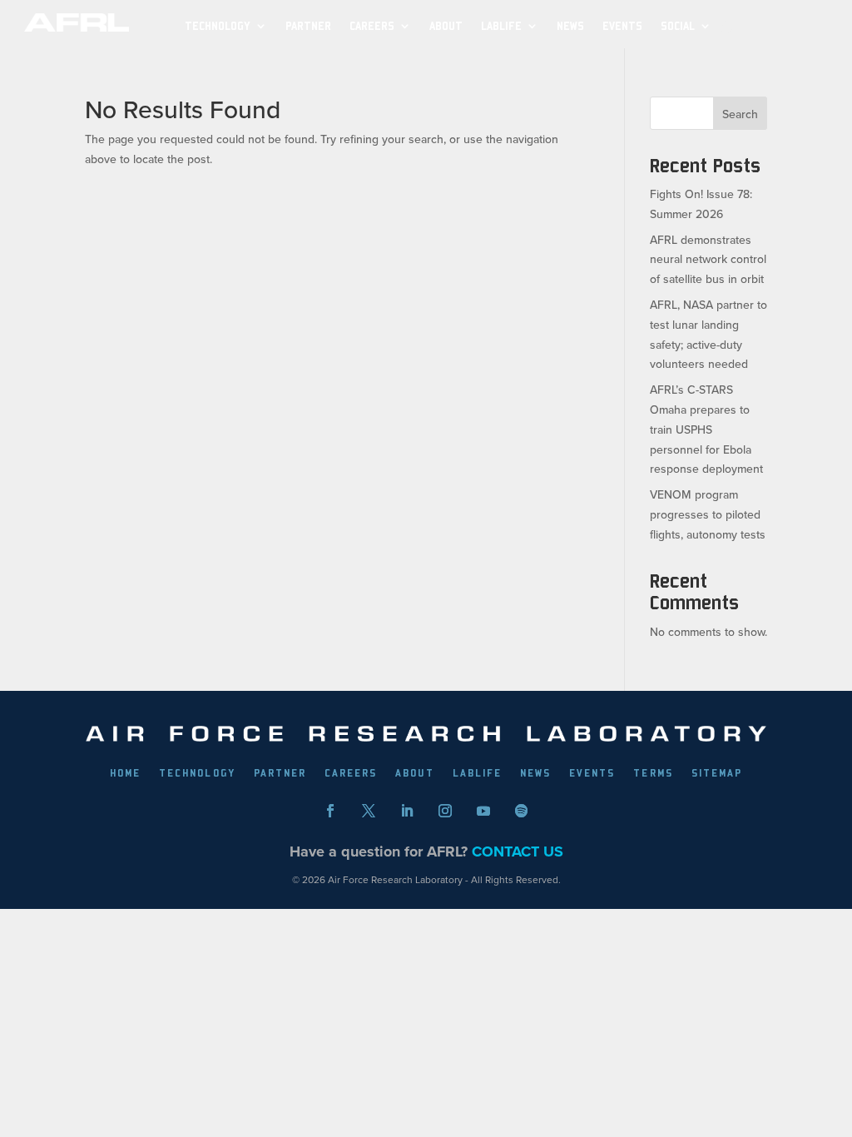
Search (740, 114)
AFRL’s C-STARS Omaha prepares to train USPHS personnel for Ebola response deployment (706, 429)
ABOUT (446, 26)
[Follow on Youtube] (483, 810)
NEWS (570, 26)
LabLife (501, 26)
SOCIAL (678, 26)
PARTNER (308, 26)
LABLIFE (477, 773)
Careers (371, 26)
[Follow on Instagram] (445, 810)
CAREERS (350, 773)
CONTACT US (517, 851)
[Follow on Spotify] (521, 810)
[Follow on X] (368, 810)
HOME (125, 773)
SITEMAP (716, 773)
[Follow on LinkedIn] (407, 810)
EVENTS (622, 26)
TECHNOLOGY (217, 26)
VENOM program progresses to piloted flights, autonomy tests (707, 514)
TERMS (652, 773)
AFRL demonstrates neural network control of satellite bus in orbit (708, 259)
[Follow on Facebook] (330, 810)
